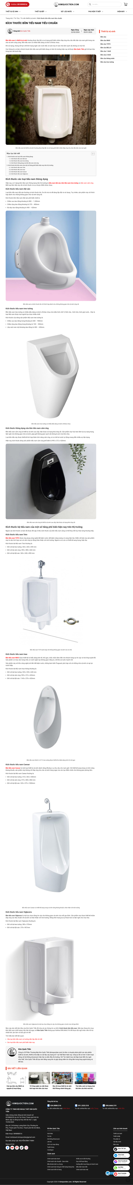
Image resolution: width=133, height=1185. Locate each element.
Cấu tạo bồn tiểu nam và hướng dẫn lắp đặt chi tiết (24, 1039)
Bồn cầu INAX (105, 40)
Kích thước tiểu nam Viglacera (19, 174)
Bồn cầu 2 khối (105, 55)
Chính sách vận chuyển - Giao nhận (57, 1161)
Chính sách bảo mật (82, 1169)
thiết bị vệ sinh (22, 40)
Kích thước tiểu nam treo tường (20, 161)
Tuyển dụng (50, 1147)
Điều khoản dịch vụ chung (55, 1164)
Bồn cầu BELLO (105, 48)
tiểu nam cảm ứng (87, 183)
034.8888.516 (55, 1105)
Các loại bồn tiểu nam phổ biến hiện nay (21, 1042)
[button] (9, 1081)
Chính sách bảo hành (53, 1158)
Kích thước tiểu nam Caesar (19, 171)
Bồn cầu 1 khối (105, 51)
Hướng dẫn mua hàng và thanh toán (87, 1164)
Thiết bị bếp (116, 1136)
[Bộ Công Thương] (111, 1173)
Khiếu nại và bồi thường (83, 1158)
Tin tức (49, 1136)
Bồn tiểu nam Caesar (13, 768)
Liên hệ (49, 1141)
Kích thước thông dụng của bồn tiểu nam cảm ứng (25, 163)
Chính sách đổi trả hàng (54, 1169)
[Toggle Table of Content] (92, 153)
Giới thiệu (50, 1133)
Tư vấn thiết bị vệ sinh (28, 18)
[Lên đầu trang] (128, 1180)
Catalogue (50, 1150)
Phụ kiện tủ (116, 1139)
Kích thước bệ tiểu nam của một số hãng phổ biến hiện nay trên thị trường (30, 165)
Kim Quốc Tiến (79, 49)
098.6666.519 (111, 1105)
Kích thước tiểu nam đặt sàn (19, 158)
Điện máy (116, 1144)
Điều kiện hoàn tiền (81, 1167)
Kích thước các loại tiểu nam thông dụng (20, 156)
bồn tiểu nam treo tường (69, 183)
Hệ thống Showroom (53, 1139)
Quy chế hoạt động (82, 1161)
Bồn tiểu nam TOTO (12, 538)
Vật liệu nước (117, 1141)
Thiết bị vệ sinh (117, 1133)
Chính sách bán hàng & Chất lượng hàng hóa (60, 1167)
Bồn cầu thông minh (107, 58)
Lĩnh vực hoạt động (53, 1144)
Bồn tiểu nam (10, 40)
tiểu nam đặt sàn (55, 183)
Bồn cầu (103, 37)
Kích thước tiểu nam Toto (18, 167)
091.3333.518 (83, 1105)
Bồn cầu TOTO (105, 44)
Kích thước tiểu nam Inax (18, 169)
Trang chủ (9, 18)
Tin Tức (16, 18)
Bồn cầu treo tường (107, 62)
